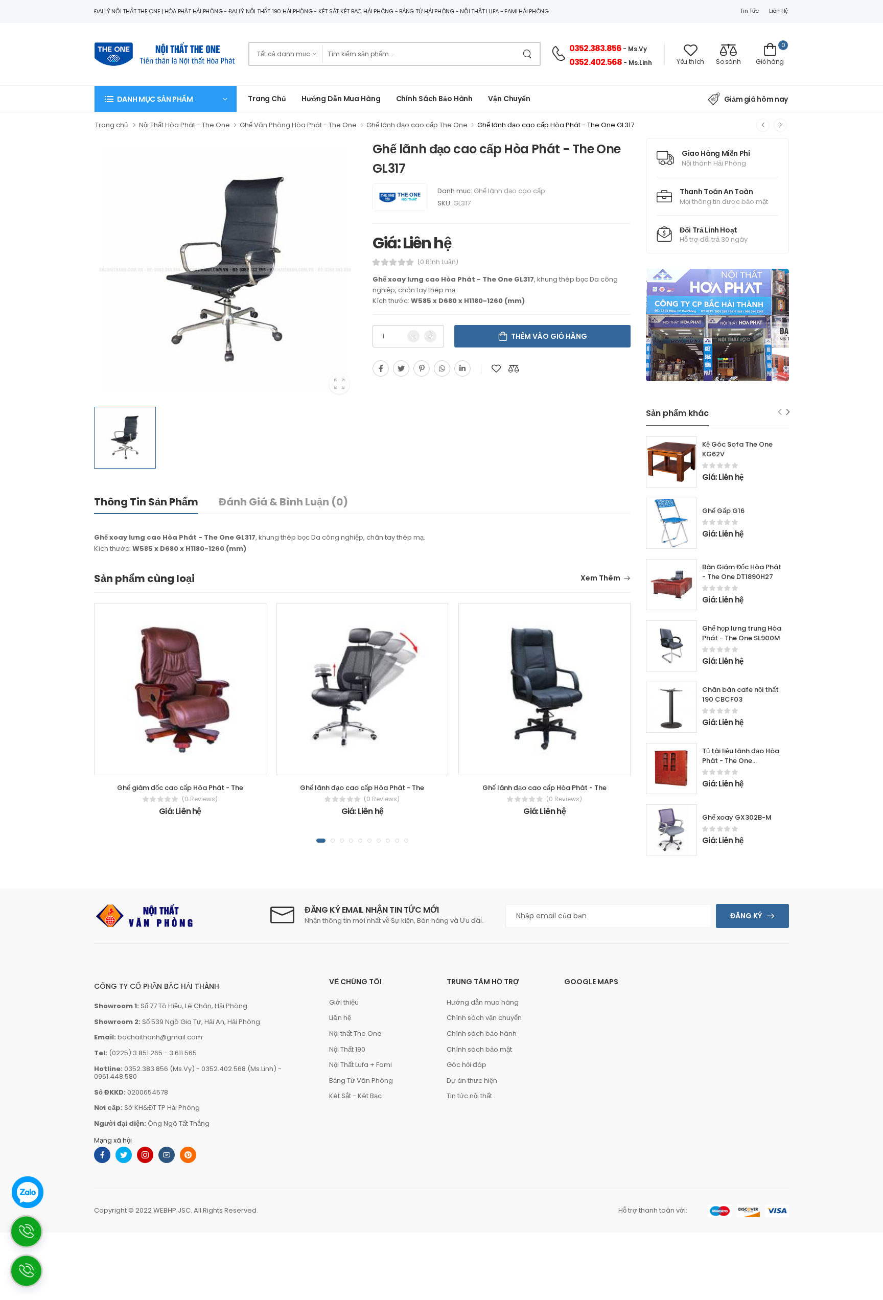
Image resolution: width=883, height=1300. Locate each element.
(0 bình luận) (437, 262)
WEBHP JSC (172, 1210)
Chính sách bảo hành (482, 1033)
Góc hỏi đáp (466, 1065)
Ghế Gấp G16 (723, 511)
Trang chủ (267, 99)
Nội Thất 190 (347, 1049)
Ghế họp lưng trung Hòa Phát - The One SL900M (741, 633)
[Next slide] (788, 412)
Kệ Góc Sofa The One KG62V (737, 449)
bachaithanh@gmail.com (160, 1037)
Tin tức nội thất (469, 1096)
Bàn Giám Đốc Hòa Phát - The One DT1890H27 (741, 572)
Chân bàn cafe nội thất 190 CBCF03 (740, 694)
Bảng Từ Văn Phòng (361, 1080)
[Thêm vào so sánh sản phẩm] (513, 368)
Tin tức (749, 11)
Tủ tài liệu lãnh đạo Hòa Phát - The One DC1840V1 (740, 760)
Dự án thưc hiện (472, 1080)
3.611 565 (183, 1053)
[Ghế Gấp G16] (671, 523)
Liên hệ (778, 11)
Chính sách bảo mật (479, 1049)
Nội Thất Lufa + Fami (360, 1065)
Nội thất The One (355, 1033)
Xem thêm (600, 578)
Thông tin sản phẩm (146, 502)
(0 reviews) (200, 799)
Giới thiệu (344, 1002)
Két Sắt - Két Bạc (355, 1096)
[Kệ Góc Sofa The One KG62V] (671, 462)
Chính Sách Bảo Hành (434, 99)
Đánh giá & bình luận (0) (283, 502)
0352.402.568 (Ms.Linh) (238, 1069)
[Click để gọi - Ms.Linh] (32, 1235)
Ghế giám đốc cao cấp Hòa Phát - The (180, 788)
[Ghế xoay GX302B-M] (671, 830)
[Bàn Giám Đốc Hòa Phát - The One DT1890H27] (671, 585)
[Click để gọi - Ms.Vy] (32, 1274)
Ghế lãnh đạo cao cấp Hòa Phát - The (362, 788)
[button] (165, 99)
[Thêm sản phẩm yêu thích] (496, 368)
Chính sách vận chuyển (484, 1018)
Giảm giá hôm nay (756, 99)
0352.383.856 (595, 48)
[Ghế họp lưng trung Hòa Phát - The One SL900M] (671, 646)
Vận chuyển (509, 99)
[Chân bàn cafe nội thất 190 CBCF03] (671, 707)
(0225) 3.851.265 (135, 1053)
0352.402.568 (595, 62)
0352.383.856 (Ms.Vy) (159, 1069)
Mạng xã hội (113, 1140)
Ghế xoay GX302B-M (737, 817)
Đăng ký (746, 916)
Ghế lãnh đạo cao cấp (509, 191)
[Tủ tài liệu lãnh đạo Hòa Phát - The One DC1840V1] (671, 769)
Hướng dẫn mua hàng (341, 99)
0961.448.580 (115, 1076)
